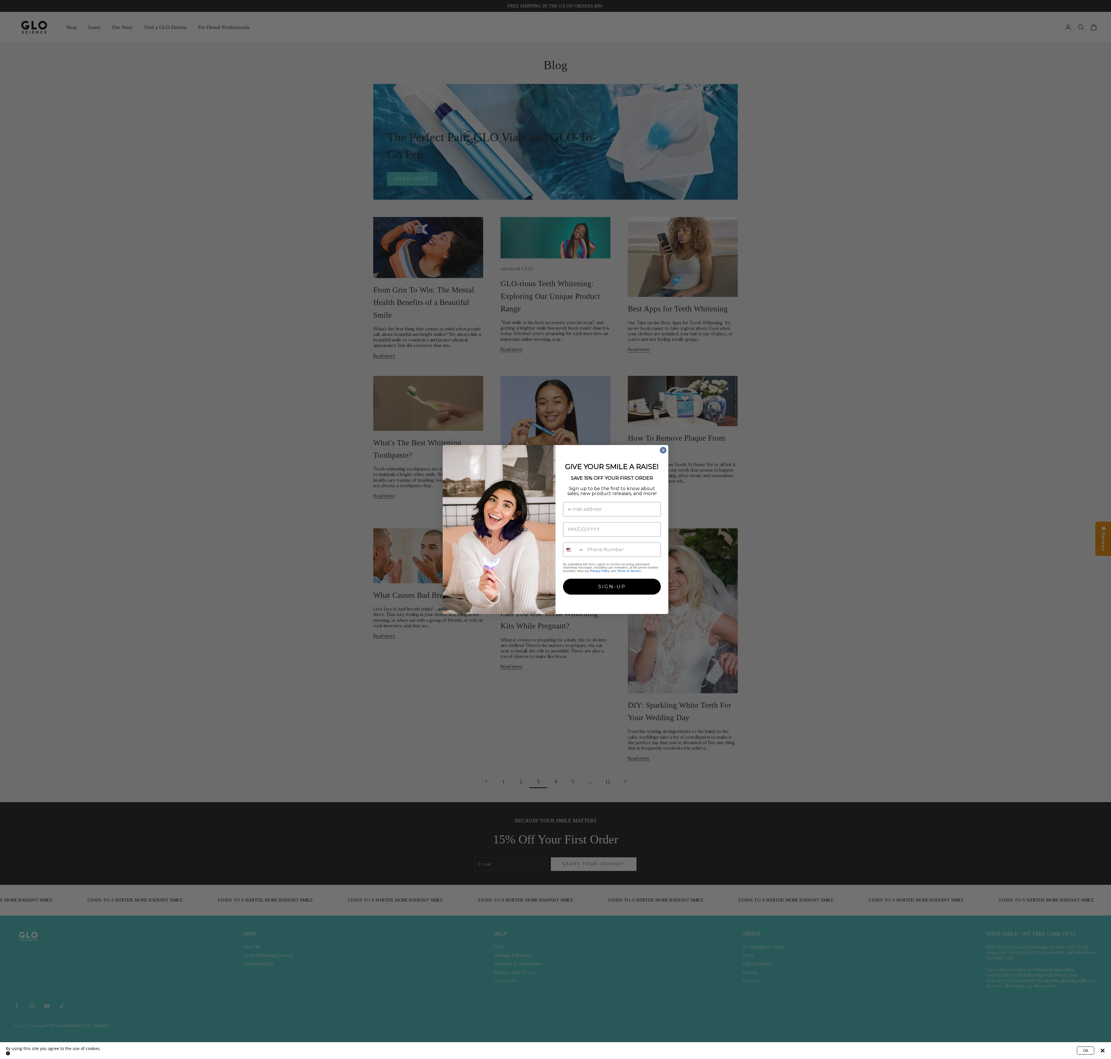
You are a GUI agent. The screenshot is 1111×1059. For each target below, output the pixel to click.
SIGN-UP (612, 586)
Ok (1085, 1050)
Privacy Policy (600, 571)
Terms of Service (629, 571)
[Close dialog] (663, 450)
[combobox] (573, 550)
